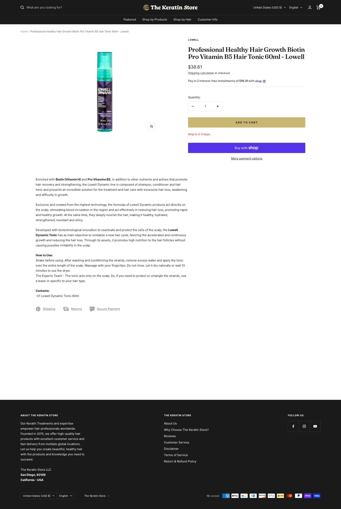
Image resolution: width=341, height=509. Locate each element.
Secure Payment (108, 309)
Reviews (170, 436)
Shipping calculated (201, 73)
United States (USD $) (267, 7)
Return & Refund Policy (180, 461)
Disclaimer (171, 449)
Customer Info (208, 19)
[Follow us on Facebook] (293, 426)
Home (24, 31)
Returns (76, 309)
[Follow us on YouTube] (315, 426)
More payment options (246, 158)
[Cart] (318, 7)
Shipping (49, 309)
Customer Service (176, 442)
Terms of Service (176, 455)
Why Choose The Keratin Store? (186, 430)
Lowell (193, 39)
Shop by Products (154, 19)
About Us (170, 423)
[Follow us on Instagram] (304, 426)
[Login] (310, 7)
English (293, 7)
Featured (130, 19)
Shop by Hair (182, 19)
